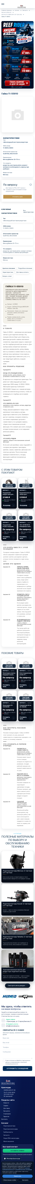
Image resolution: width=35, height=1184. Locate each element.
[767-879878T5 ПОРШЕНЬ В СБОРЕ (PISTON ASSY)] (26, 515)
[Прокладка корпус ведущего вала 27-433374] (9, 663)
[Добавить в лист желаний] (30, 185)
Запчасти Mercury (6, 12)
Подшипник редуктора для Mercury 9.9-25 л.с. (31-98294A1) (8, 493)
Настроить (25, 1180)
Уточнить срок (17, 197)
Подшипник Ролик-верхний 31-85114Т (8, 525)
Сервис (5, 1105)
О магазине (7, 1114)
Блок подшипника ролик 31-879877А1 (26, 674)
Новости (6, 1103)
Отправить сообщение (17, 1068)
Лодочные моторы (9, 1126)
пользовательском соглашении (23, 1169)
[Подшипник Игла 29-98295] (26, 695)
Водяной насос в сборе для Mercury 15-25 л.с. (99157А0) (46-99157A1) (26, 493)
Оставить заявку (17, 1150)
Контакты (4, 1119)
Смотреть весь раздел (16, 985)
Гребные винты (8, 1132)
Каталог (17, 10)
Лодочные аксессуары (10, 1129)
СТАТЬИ (18, 833)
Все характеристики (28, 211)
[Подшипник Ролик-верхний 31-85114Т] (9, 515)
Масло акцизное (8, 1141)
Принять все (17, 1176)
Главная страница (6, 10)
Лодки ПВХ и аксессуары (11, 1138)
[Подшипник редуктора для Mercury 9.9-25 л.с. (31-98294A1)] (9, 483)
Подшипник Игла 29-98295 (25, 706)
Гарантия (6, 1116)
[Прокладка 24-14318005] (9, 695)
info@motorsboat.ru (12, 1026)
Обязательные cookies (9, 1180)
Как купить (6, 1111)
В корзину (6, 505)
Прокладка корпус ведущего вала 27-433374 (9, 674)
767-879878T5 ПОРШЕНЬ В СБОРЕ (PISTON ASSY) (26, 525)
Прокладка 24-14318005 (8, 706)
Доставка (6, 1108)
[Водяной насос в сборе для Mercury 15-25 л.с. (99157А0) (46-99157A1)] (26, 483)
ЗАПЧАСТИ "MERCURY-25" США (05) (11, 14)
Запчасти (25, 10)
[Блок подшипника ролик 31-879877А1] (26, 663)
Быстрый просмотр (9, 485)
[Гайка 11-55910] (17, 114)
